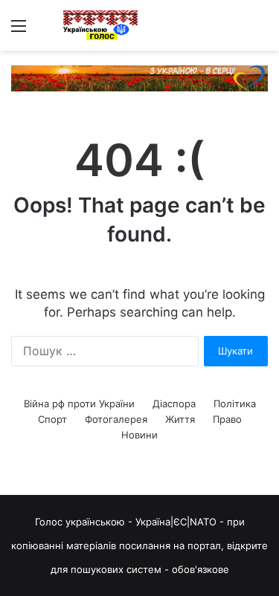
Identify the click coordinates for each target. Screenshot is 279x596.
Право (227, 419)
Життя (180, 419)
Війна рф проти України (79, 403)
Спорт (52, 419)
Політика (235, 403)
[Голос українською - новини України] (100, 25)
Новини (139, 435)
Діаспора (174, 403)
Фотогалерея (116, 419)
